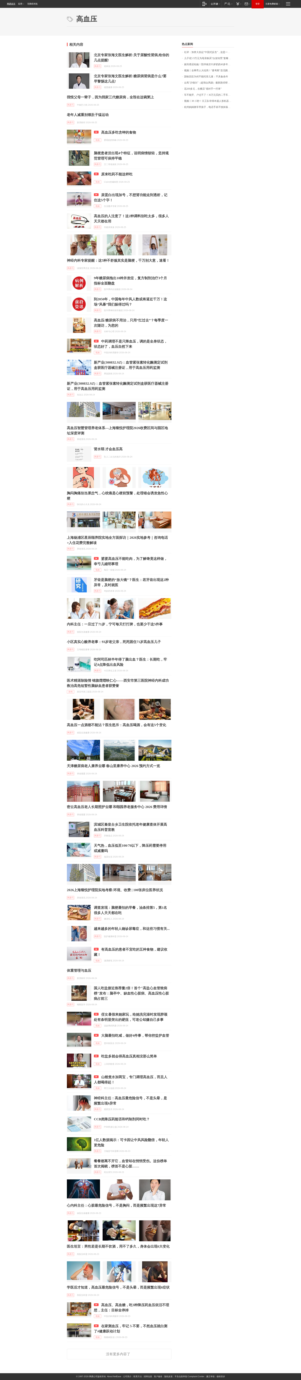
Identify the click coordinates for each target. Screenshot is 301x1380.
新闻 (70, 692)
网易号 (97, 66)
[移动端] (204, 3)
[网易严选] (228, 3)
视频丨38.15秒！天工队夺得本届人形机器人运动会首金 (209, 101)
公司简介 (127, 1376)
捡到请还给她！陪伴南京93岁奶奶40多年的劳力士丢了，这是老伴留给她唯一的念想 (209, 64)
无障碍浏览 (32, 4)
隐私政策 (168, 1376)
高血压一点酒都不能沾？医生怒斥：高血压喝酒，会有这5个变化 (116, 725)
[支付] (238, 3)
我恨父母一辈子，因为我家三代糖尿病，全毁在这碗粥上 (110, 97)
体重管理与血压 (79, 970)
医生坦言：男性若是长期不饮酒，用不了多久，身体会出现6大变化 (118, 1246)
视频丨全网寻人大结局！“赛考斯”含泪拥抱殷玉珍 (209, 70)
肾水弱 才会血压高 (108, 449)
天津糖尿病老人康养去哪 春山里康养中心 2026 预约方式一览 (113, 766)
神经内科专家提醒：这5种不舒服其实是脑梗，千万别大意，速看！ (118, 260)
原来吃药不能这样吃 (117, 174)
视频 (97, 140)
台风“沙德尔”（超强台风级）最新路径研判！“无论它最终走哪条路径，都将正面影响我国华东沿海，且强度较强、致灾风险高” (209, 82)
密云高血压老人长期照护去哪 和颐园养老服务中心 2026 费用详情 (117, 807)
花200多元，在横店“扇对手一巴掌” (203, 88)
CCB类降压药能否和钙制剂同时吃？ (122, 1119)
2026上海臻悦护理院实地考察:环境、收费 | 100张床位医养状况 (115, 890)
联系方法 (137, 1376)
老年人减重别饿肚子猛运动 (88, 115)
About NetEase (114, 1376)
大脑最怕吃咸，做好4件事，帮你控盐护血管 (135, 1035)
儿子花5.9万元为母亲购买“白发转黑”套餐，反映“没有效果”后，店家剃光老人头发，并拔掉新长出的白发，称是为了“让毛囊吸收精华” (209, 58)
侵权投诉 (221, 1376)
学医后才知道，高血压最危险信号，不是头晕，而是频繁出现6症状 (118, 1287)
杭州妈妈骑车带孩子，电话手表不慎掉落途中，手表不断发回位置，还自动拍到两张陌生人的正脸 (209, 107)
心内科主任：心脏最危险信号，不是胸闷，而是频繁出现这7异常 (116, 1205)
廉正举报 (210, 1376)
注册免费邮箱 (271, 4)
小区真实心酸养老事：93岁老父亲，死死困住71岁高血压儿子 (114, 642)
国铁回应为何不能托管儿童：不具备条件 (206, 76)
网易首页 (11, 4)
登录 (258, 4)
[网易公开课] (215, 3)
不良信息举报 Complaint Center (189, 1376)
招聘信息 (148, 1376)
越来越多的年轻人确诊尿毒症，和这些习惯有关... (132, 929)
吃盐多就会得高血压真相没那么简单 (129, 1056)
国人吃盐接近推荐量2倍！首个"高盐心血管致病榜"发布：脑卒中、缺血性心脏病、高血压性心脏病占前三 (131, 993)
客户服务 (158, 1376)
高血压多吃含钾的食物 (118, 132)
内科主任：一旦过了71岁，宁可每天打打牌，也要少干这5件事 (115, 624)
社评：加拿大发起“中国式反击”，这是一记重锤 (209, 52)
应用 (20, 4)
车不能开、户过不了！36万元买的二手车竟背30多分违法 (209, 95)
